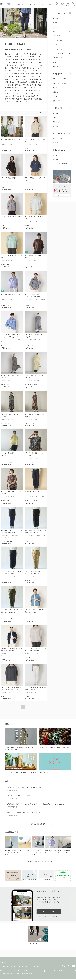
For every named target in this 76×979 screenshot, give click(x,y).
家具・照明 (56, 36)
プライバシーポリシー (12, 971)
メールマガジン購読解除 (60, 164)
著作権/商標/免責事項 (28, 973)
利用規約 (2, 971)
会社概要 (16, 973)
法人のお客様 (26, 967)
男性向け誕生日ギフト (59, 83)
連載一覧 (55, 143)
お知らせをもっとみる (38, 824)
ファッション (57, 18)
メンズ (55, 22)
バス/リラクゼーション (60, 53)
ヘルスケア (56, 44)
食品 (54, 62)
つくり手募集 (35, 967)
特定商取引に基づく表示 (6, 973)
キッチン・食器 (57, 40)
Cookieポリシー (40, 971)
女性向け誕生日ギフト (59, 79)
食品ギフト (56, 87)
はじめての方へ (20, 4)
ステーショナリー (58, 49)
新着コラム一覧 (57, 138)
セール (55, 117)
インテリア (56, 27)
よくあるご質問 (32, 4)
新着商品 (55, 113)
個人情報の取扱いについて (27, 971)
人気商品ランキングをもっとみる (38, 862)
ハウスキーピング (58, 58)
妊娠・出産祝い (57, 101)
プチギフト (56, 96)
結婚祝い (55, 92)
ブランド (55, 126)
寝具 (54, 31)
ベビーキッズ (57, 66)
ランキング (56, 122)
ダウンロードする (49, 911)
